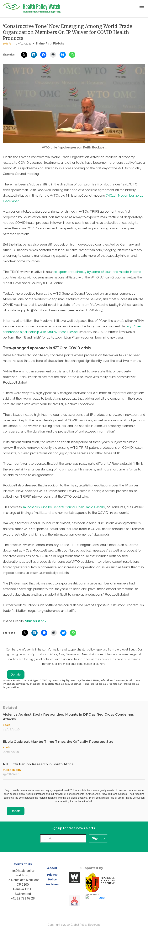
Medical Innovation (42, 684)
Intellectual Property (16, 684)
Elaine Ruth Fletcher (51, 43)
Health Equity (61, 680)
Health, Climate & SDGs (85, 680)
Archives (52, 884)
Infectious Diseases (112, 680)
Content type (30, 680)
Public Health (12, 769)
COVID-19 (45, 680)
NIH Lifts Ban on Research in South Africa (38, 764)
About (52, 868)
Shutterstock (35, 621)
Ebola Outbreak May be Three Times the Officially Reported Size (58, 742)
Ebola (6, 724)
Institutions (133, 680)
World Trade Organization (106, 684)
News (85, 684)
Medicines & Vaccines (68, 684)
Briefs (7, 43)
